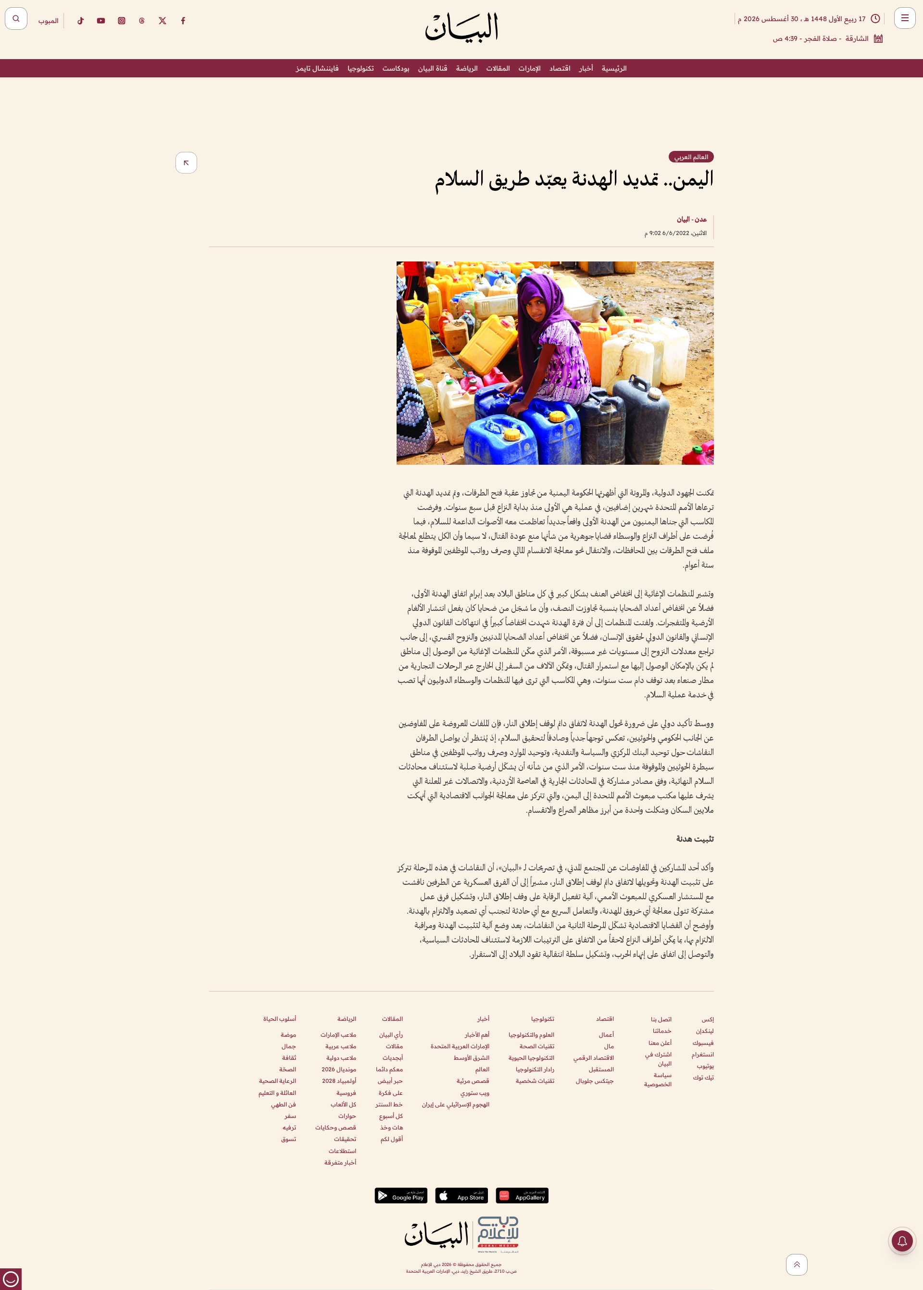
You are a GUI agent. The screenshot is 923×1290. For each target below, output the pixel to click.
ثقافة (289, 1057)
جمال (289, 1046)
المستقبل (601, 1069)
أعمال (606, 1034)
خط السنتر (389, 1104)
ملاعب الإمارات (338, 1034)
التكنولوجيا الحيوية (531, 1057)
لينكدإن (705, 1030)
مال (609, 1046)
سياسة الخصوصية (658, 1079)
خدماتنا (662, 1030)
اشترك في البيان (658, 1059)
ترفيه (289, 1127)
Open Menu (905, 18)
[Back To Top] (797, 1265)
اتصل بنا (661, 1019)
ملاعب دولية (341, 1057)
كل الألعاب (343, 1104)
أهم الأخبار (477, 1034)
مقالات (394, 1046)
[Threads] (142, 20)
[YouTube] (101, 20)
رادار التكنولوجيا (535, 1069)
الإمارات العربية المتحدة (460, 1046)
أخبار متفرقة (340, 1162)
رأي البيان (391, 1034)
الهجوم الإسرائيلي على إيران (455, 1104)
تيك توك (703, 1077)
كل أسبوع (391, 1115)
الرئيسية (614, 68)
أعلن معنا (660, 1042)
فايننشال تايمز (317, 68)
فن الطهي (283, 1104)
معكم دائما (389, 1069)
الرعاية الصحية (277, 1080)
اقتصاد (560, 68)
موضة (288, 1034)
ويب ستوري (475, 1092)
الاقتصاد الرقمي (594, 1057)
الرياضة (467, 68)
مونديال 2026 (339, 1069)
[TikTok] (80, 20)
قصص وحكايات (335, 1127)
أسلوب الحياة (279, 1018)
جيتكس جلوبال (595, 1080)
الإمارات (530, 68)
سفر (290, 1115)
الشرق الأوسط (471, 1057)
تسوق (288, 1138)
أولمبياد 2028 (339, 1080)
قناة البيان (433, 68)
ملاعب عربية (340, 1046)
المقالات (498, 68)
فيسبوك (703, 1042)
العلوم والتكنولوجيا (531, 1034)
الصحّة (287, 1069)
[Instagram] (121, 20)
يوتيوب (705, 1065)
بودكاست (396, 68)
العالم (482, 1069)
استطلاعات (342, 1150)
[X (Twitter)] (162, 20)
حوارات (347, 1115)
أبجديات (393, 1057)
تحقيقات (345, 1138)
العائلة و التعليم (277, 1092)
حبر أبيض (390, 1080)
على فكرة (391, 1092)
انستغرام (703, 1054)
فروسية (346, 1092)
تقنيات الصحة (537, 1046)
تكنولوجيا (361, 68)
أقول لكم (392, 1138)
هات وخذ (391, 1127)
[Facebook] (183, 20)
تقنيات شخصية (535, 1080)
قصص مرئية (473, 1080)
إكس (708, 1019)
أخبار (586, 68)
